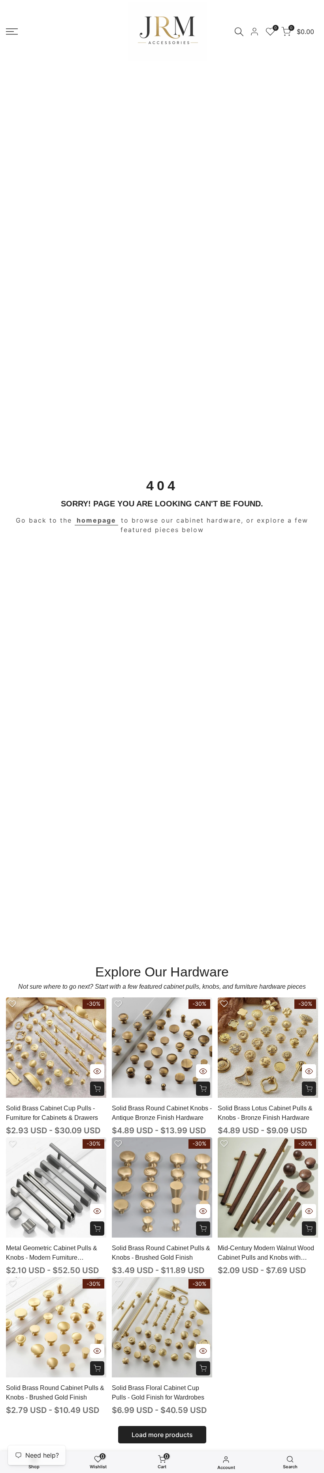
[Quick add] (97, 1089)
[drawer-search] (239, 31)
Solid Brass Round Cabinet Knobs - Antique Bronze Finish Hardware (162, 1113)
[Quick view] (97, 1071)
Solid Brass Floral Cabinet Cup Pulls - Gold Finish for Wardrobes (158, 1393)
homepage (96, 520)
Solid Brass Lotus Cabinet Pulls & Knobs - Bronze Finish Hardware (265, 1113)
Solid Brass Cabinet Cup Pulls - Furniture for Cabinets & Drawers (52, 1113)
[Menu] (12, 32)
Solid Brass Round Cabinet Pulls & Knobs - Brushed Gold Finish (161, 1253)
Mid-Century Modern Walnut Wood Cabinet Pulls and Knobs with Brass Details (266, 1253)
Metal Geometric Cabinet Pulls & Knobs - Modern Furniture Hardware (51, 1253)
